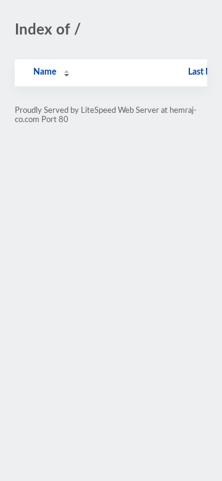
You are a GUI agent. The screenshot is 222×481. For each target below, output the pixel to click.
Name (44, 72)
